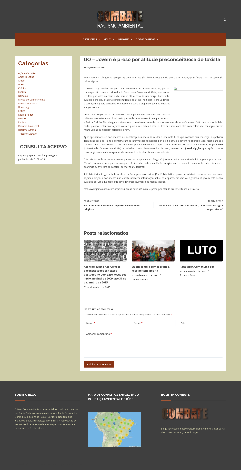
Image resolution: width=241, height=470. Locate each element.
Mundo (22, 118)
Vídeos (107, 39)
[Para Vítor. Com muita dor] (201, 250)
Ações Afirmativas (27, 73)
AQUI (196, 432)
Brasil (21, 84)
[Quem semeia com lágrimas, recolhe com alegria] (153, 250)
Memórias (123, 39)
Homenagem (25, 107)
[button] (99, 39)
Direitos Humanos (28, 103)
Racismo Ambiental (28, 126)
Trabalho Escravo (27, 133)
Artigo (21, 80)
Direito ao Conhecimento (31, 99)
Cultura (22, 91)
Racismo (22, 122)
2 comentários (187, 275)
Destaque (23, 95)
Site (183, 323)
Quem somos (90, 39)
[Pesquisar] (225, 20)
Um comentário (140, 279)
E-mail (138, 323)
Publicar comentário (99, 364)
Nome (90, 323)
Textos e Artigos (145, 39)
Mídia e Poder (25, 114)
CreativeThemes (72, 464)
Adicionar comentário (99, 333)
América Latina (26, 76)
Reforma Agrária (27, 129)
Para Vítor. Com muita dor (197, 267)
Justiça (21, 110)
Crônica (22, 88)
